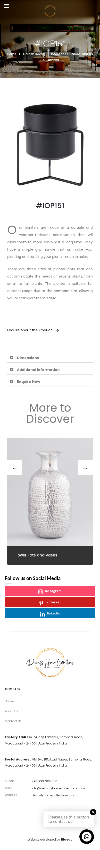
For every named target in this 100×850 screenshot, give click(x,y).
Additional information (38, 369)
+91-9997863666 (44, 781)
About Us (11, 711)
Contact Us (13, 721)
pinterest (53, 602)
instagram (53, 591)
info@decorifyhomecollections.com (58, 788)
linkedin (53, 613)
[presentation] (14, 467)
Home (9, 701)
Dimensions (28, 357)
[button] (50, 358)
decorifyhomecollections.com (54, 795)
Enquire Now (28, 381)
